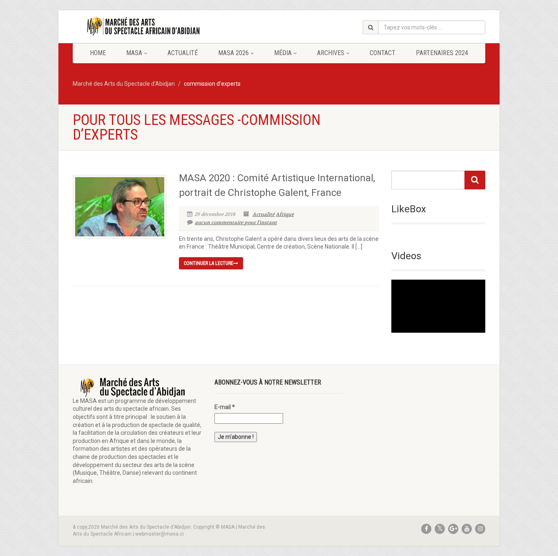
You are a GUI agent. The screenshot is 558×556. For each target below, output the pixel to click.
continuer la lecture (208, 263)
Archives (330, 53)
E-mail (224, 407)
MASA (134, 53)
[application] (438, 306)
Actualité (182, 53)
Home (98, 53)
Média (283, 53)
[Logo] (137, 26)
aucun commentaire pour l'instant (236, 222)
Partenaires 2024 (442, 53)
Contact (382, 53)
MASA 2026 (233, 53)
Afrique (285, 214)
